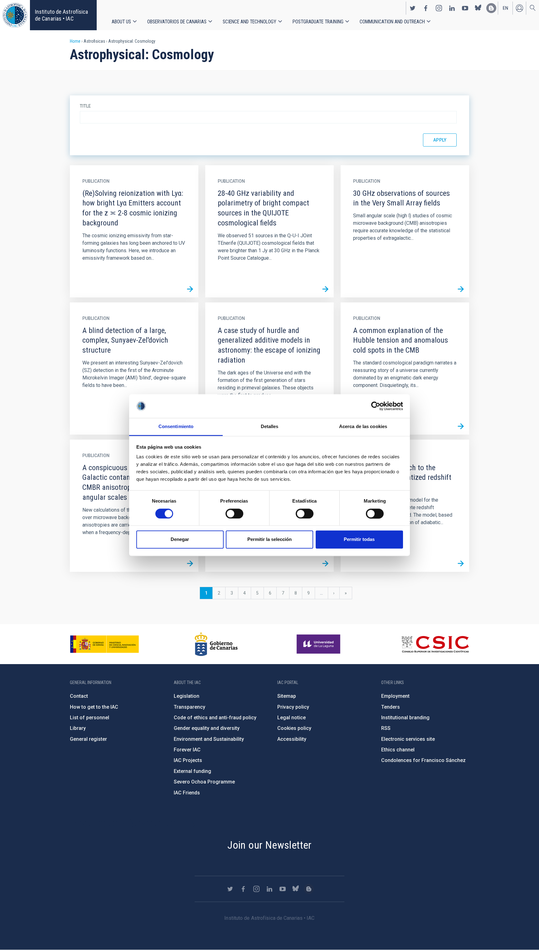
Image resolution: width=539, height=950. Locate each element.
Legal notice (291, 718)
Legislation (186, 696)
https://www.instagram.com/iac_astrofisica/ (438, 8)
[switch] (234, 513)
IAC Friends (187, 793)
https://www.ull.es (319, 644)
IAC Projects (188, 760)
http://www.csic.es (435, 644)
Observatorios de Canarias (176, 22)
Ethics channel (398, 750)
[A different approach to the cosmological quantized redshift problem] (460, 563)
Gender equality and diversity (207, 728)
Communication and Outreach (392, 22)
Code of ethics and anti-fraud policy (215, 718)
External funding (192, 771)
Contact (79, 696)
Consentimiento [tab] (175, 426)
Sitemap (286, 696)
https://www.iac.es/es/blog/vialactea (491, 8)
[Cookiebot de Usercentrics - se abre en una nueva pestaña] (375, 406)
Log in (519, 8)
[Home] (15, 15)
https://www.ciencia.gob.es (104, 644)
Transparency (189, 707)
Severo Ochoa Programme (204, 782)
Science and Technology (249, 22)
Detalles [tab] (270, 426)
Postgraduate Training (318, 22)
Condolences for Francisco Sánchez (423, 760)
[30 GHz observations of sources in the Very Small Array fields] (460, 289)
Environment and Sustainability (209, 739)
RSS (386, 728)
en (505, 8)
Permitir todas (359, 539)
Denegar (180, 539)
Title (85, 106)
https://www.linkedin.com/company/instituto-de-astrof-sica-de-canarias (452, 8)
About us (121, 22)
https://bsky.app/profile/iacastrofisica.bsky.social (478, 8)
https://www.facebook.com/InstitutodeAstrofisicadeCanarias (425, 8)
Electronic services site (408, 739)
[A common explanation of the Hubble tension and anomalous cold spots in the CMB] (460, 426)
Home (75, 41)
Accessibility (291, 739)
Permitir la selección (269, 539)
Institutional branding (405, 718)
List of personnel (89, 718)
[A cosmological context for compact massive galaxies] (325, 563)
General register (88, 739)
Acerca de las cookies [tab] (363, 426)
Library (78, 728)
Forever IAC (187, 750)
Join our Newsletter (269, 845)
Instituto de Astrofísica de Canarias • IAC (61, 15)
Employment (395, 696)
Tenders (390, 707)
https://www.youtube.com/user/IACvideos (465, 8)
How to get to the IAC (94, 707)
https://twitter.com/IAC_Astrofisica (412, 8)
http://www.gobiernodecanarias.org (216, 644)
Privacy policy (293, 707)
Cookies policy (294, 728)
